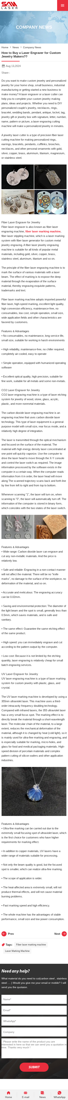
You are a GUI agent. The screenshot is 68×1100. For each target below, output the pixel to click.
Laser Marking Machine (17, 951)
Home (4, 47)
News (16, 47)
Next (57, 933)
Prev (11, 933)
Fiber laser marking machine (31, 944)
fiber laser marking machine (43, 231)
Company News (32, 47)
